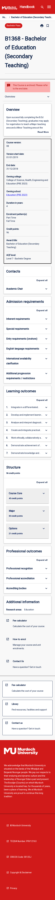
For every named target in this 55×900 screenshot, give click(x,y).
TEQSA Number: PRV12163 (23, 841)
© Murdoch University (20, 825)
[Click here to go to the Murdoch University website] (9, 8)
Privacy (13, 888)
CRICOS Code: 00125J (20, 857)
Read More (43, 132)
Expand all (42, 280)
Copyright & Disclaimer (21, 872)
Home (5, 17)
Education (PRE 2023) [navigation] (16, 195)
